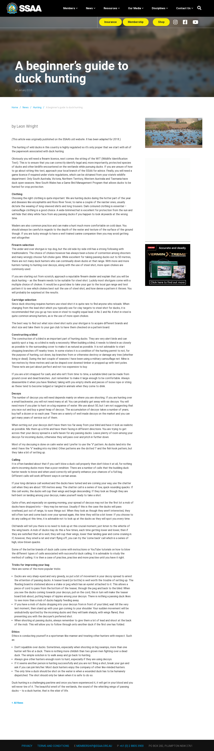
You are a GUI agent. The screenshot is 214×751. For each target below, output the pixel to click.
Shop (161, 22)
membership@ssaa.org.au (94, 745)
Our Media (134, 8)
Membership (135, 22)
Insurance (110, 22)
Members (69, 8)
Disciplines (158, 8)
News (89, 8)
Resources (110, 8)
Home (15, 107)
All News (18, 702)
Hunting (37, 107)
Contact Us (183, 8)
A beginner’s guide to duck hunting (64, 107)
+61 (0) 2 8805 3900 (132, 745)
